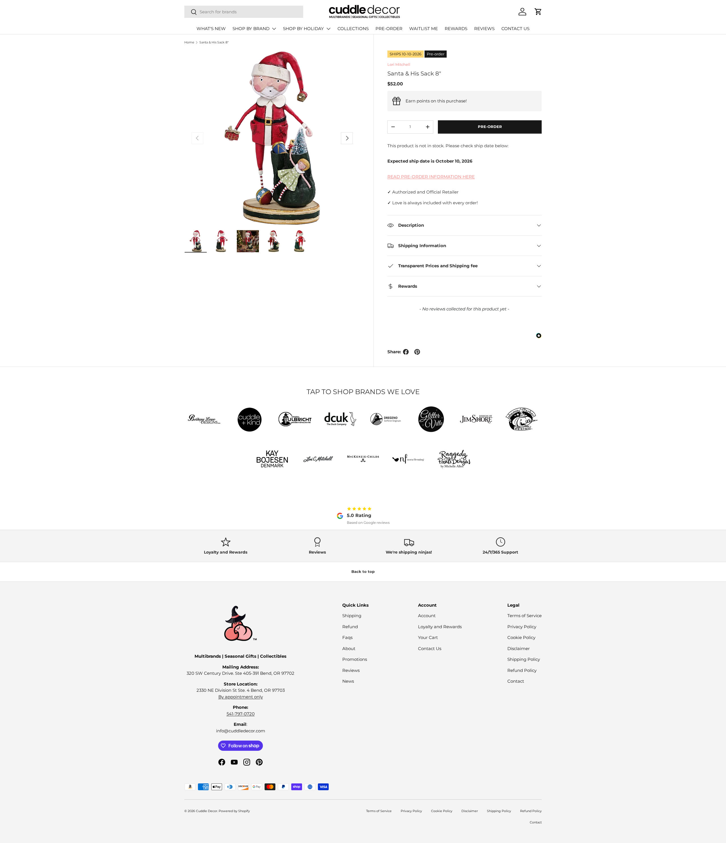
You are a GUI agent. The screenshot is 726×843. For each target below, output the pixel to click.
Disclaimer (518, 648)
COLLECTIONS (353, 28)
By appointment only (240, 696)
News (348, 681)
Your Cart (428, 637)
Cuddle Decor (206, 811)
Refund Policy (522, 670)
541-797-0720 (241, 713)
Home (189, 42)
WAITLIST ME (423, 28)
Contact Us (429, 648)
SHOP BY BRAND (251, 28)
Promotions (354, 659)
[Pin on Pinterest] (417, 352)
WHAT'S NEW (211, 28)
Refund (350, 626)
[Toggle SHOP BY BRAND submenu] (274, 28)
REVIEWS (484, 28)
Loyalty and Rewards (440, 626)
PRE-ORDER (388, 28)
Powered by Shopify (234, 811)
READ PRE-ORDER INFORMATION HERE (431, 176)
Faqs (347, 637)
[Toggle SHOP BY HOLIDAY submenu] (328, 28)
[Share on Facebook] (405, 352)
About (348, 648)
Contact (515, 681)
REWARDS (456, 28)
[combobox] (243, 12)
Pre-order (490, 126)
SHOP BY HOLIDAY (303, 28)
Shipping (351, 615)
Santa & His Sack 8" (214, 42)
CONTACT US (515, 28)
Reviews (351, 670)
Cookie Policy (521, 637)
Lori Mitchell (398, 64)
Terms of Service (524, 615)
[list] (272, 138)
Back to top (363, 571)
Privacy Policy (521, 626)
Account (427, 615)
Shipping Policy (523, 659)
